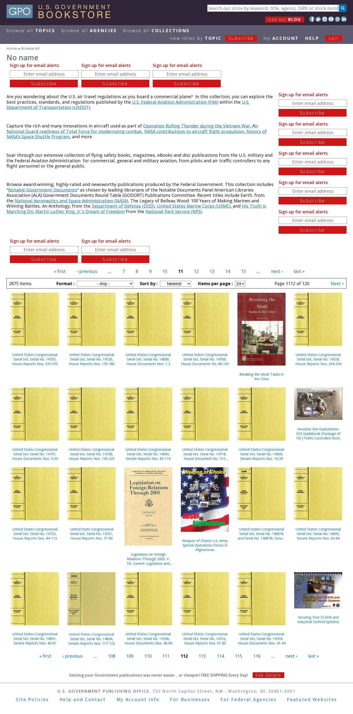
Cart (334, 38)
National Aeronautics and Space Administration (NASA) (71, 201)
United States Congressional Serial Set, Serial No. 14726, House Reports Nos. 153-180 (92, 359)
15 (243, 271)
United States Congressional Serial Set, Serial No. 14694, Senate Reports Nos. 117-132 (91, 639)
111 (166, 656)
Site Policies (32, 699)
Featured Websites (312, 699)
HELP (312, 38)
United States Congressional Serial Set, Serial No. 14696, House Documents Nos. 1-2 (148, 359)
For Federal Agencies (248, 699)
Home (11, 48)
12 (196, 271)
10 (164, 271)
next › (277, 271)
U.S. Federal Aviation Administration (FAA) (175, 102)
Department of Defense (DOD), (124, 206)
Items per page (215, 283)
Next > (337, 283)
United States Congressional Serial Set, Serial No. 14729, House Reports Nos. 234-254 (318, 359)
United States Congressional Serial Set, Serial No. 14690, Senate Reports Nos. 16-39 (261, 454)
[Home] (60, 16)
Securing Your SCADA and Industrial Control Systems (318, 619)
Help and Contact (83, 699)
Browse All (30, 30)
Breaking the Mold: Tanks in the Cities (261, 376)
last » (298, 271)
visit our (284, 19)
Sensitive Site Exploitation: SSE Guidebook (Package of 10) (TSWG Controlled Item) (318, 433)
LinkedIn (344, 19)
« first (60, 271)
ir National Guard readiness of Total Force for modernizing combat (132, 128)
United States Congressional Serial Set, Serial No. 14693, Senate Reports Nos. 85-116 (148, 454)
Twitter (318, 19)
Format (64, 283)
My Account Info (138, 699)
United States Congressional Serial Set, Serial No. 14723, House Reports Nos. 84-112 (34, 533)
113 (202, 656)
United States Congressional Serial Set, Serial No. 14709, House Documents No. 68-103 (205, 359)
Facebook (312, 19)
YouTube (331, 19)
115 (238, 656)
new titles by (212, 38)
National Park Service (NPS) (174, 211)
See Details (268, 675)
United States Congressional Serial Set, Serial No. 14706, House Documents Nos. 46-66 (148, 638)
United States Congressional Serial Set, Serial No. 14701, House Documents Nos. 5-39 (35, 454)
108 (111, 656)
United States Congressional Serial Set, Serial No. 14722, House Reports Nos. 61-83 (204, 638)
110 (148, 656)
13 (212, 271)
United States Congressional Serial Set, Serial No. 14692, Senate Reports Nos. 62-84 (318, 533)
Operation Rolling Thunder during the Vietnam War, (197, 126)
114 (220, 656)
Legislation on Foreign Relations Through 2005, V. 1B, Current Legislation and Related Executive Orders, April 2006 (148, 559)
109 (129, 656)
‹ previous (87, 271)
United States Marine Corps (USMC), (195, 206)
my (281, 38)
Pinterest (337, 19)
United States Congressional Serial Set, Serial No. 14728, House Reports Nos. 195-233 (92, 454)
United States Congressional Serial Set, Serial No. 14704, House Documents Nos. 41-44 (262, 638)
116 (256, 656)
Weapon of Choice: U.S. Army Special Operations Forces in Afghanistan (205, 545)
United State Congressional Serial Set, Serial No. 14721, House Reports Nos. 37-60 (91, 533)
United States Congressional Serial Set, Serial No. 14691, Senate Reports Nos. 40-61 (34, 638)
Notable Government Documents (42, 190)
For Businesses (190, 699)
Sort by (148, 283)
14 (227, 271)
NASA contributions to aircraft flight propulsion (194, 131)
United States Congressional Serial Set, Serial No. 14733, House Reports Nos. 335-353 (35, 359)
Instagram (324, 19)
